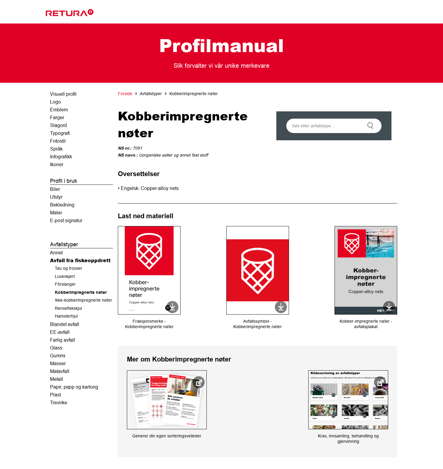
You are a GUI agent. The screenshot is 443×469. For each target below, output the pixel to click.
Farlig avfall (62, 340)
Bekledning (62, 204)
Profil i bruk (63, 181)
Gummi (57, 355)
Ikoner (56, 164)
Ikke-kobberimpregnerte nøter (83, 300)
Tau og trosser (68, 268)
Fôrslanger (65, 284)
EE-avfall (60, 332)
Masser (58, 363)
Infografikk (61, 156)
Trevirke (58, 402)
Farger (57, 117)
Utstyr (56, 197)
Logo (55, 101)
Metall (56, 379)
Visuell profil (63, 94)
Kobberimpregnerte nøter (81, 292)
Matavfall (59, 371)
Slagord (58, 125)
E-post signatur (66, 220)
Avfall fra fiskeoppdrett (80, 260)
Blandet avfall (64, 324)
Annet (56, 252)
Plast (55, 394)
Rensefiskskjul (68, 308)
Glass (56, 347)
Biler (55, 189)
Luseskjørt (65, 276)
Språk (56, 148)
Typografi (60, 133)
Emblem (59, 109)
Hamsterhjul (66, 316)
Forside (125, 93)
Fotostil (58, 141)
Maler (56, 212)
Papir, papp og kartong (74, 387)
